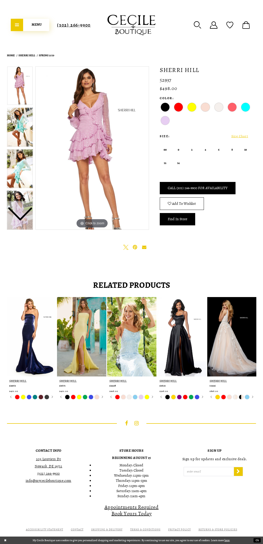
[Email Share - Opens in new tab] (144, 247)
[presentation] (31, 336)
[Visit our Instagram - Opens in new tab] (136, 423)
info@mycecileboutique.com (48, 480)
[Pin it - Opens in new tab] (135, 247)
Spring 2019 (46, 55)
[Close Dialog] (5, 540)
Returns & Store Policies (218, 529)
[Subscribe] (238, 471)
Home (11, 55)
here (227, 540)
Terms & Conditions (145, 529)
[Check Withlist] (230, 25)
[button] (197, 25)
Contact (77, 529)
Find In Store (177, 219)
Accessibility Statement (44, 529)
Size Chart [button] (239, 136)
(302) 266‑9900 (74, 25)
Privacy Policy (179, 529)
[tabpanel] (92, 148)
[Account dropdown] (214, 25)
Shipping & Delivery (107, 529)
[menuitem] (30, 25)
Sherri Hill (26, 55)
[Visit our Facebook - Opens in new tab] (126, 423)
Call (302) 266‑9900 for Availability (198, 188)
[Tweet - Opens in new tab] (125, 247)
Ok (257, 540)
